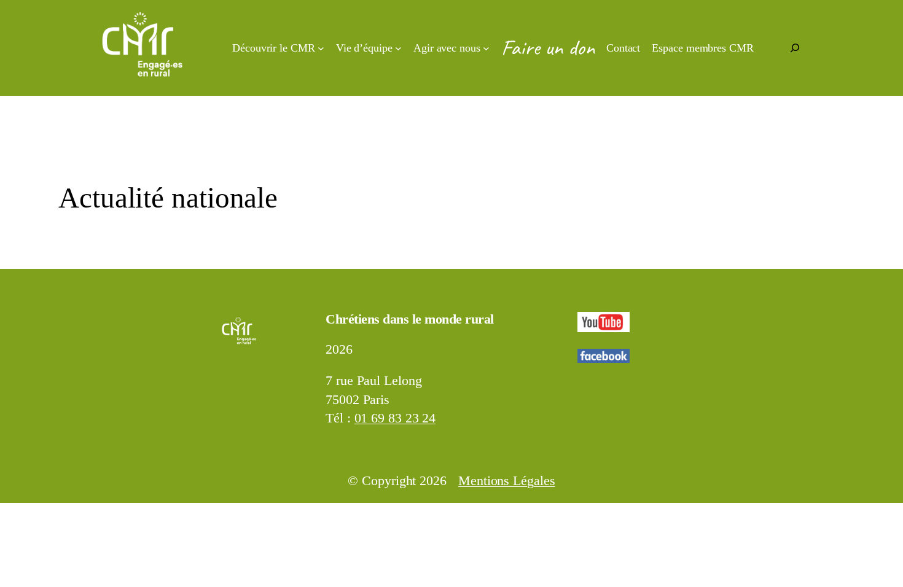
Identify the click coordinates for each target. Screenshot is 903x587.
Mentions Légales (506, 480)
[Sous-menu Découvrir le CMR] (321, 48)
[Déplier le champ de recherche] (794, 48)
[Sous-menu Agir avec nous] (486, 48)
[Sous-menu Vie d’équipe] (398, 48)
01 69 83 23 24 (395, 418)
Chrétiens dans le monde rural (410, 319)
